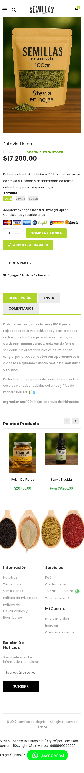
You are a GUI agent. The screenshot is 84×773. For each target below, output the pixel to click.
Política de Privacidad (20, 598)
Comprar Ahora (46, 233)
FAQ (48, 577)
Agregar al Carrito (30, 245)
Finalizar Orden (57, 618)
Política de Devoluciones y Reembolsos (15, 611)
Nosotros (10, 577)
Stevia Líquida (61, 479)
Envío (49, 298)
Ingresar (51, 625)
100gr (8, 198)
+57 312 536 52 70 (59, 591)
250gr (20, 198)
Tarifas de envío (58, 598)
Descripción (20, 298)
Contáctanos (56, 584)
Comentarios (21, 308)
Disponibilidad (13, 152)
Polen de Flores (22, 479)
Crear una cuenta (59, 632)
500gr (33, 198)
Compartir (21, 263)
